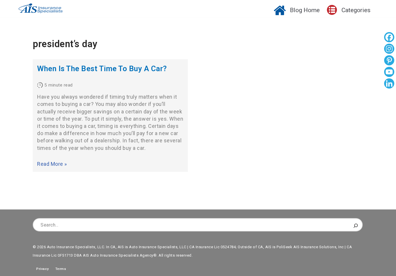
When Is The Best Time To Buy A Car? (102, 68)
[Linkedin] (389, 84)
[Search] (355, 224)
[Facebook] (389, 38)
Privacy (41, 269)
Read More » (52, 164)
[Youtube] (389, 72)
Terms (60, 269)
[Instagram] (389, 49)
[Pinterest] (389, 61)
